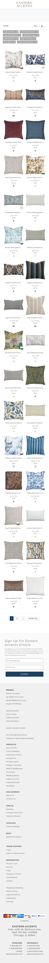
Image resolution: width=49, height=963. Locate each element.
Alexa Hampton (12, 721)
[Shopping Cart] (45, 4)
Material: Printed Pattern (26, 42)
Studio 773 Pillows (13, 704)
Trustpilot (24, 921)
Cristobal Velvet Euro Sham (15, 142)
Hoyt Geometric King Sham (15, 318)
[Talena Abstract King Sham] (13, 596)
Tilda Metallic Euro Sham (36, 598)
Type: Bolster (8, 42)
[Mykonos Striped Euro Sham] (35, 455)
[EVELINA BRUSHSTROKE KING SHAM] (35, 210)
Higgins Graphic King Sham (16, 283)
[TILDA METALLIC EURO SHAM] (35, 596)
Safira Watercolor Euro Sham (38, 493)
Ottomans (10, 772)
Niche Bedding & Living (16, 700)
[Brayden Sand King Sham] (13, 104)
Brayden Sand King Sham (15, 107)
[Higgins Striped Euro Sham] (35, 280)
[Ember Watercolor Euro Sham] (35, 175)
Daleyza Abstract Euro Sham (38, 142)
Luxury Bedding (12, 751)
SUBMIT (24, 674)
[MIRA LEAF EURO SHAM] (13, 420)
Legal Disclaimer (13, 895)
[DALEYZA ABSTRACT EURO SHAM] (35, 140)
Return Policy (11, 891)
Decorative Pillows (14, 755)
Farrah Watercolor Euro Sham (16, 247)
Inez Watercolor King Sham (37, 353)
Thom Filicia (11, 714)
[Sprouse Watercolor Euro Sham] (35, 560)
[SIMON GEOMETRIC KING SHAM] (35, 525)
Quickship (10, 786)
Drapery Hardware (13, 765)
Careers (9, 881)
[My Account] (42, 4)
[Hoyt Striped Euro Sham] (35, 315)
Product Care (11, 863)
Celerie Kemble (12, 717)
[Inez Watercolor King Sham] (35, 350)
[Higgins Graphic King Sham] (13, 280)
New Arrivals (11, 748)
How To (9, 867)
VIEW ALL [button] (33, 618)
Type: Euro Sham (9, 32)
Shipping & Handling (14, 888)
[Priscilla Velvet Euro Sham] (13, 490)
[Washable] (21, 69)
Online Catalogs (13, 826)
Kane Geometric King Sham (16, 388)
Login (8, 850)
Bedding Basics (12, 775)
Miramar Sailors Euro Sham (15, 458)
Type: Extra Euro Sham (28, 32)
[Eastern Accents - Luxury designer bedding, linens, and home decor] (24, 4)
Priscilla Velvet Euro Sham (15, 493)
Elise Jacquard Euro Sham (15, 177)
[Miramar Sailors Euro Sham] (13, 455)
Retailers (9, 809)
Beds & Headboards (14, 768)
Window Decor (12, 762)
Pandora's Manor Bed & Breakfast (20, 738)
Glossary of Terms (13, 874)
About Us (10, 795)
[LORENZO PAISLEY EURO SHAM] (35, 385)
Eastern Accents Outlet (15, 728)
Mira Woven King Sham (36, 423)
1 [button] (11, 618)
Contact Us (10, 799)
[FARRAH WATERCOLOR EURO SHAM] (13, 245)
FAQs (8, 870)
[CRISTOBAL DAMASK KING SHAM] (35, 104)
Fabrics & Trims (12, 779)
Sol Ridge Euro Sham (13, 563)
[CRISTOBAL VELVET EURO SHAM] (13, 140)
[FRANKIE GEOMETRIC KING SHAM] (35, 245)
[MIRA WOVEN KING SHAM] (35, 420)
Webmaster (11, 898)
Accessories (11, 758)
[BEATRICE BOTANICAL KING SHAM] (35, 69)
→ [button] (23, 618)
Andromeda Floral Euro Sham (16, 72)
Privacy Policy (34, 653)
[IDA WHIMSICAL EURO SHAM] (13, 350)
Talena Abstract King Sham (15, 598)
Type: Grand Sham (27, 38)
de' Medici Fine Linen (15, 697)
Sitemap (9, 902)
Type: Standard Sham (11, 35)
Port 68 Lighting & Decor (16, 735)
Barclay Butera (12, 711)
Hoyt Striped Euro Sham (36, 318)
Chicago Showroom (14, 812)
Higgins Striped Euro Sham (37, 283)
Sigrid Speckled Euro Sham (15, 528)
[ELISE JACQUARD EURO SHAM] (13, 175)
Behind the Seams (13, 837)
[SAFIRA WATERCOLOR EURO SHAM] (35, 490)
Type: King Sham (9, 38)
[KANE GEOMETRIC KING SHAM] (13, 385)
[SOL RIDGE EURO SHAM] (13, 560)
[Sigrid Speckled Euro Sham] (13, 525)
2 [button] (17, 618)
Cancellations (11, 877)
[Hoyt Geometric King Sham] (13, 315)
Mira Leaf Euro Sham (14, 423)
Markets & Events (13, 816)
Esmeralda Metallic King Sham (17, 212)
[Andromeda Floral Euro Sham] (13, 69)
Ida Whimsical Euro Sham (15, 353)
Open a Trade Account (15, 853)
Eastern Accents (13, 693)
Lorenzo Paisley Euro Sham (37, 388)
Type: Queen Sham (30, 35)
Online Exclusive (13, 782)
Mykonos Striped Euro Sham (38, 458)
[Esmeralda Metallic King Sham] (13, 210)
